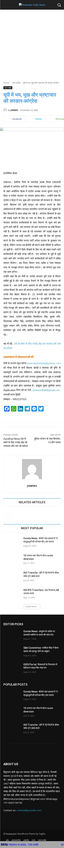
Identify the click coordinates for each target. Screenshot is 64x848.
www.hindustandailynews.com (44, 363)
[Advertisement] (32, 43)
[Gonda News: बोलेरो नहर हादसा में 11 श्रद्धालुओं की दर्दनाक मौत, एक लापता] (12, 543)
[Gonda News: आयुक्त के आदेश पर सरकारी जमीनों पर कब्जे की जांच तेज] (12, 636)
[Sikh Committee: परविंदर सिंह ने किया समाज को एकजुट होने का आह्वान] (12, 652)
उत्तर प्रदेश (16, 82)
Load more (31, 606)
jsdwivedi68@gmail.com (46, 390)
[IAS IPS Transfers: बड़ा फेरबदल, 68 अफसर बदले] (12, 594)
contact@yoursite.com (29, 810)
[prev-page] (5, 516)
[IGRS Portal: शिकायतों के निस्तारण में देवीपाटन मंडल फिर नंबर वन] (12, 669)
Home (6, 82)
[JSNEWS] (5, 110)
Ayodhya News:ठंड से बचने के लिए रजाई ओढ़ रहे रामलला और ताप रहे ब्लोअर (15, 442)
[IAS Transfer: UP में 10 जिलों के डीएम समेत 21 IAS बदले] (12, 577)
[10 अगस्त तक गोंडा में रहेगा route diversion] (12, 560)
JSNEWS (14, 110)
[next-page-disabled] (11, 516)
